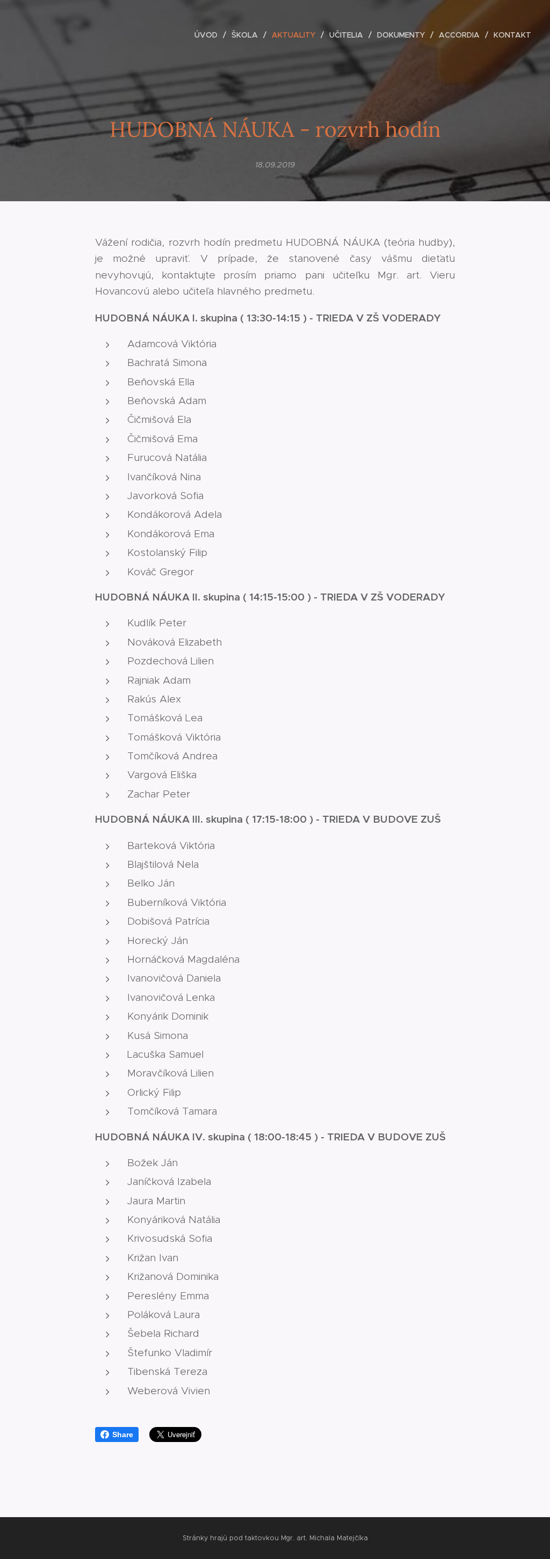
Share (122, 1434)
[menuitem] (209, 34)
